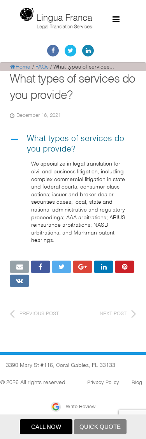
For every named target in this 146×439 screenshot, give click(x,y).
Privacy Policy (103, 382)
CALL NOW (46, 426)
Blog (137, 382)
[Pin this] (124, 267)
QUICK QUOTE (100, 426)
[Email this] (19, 267)
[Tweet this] (61, 267)
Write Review (79, 406)
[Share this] (40, 267)
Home (23, 67)
